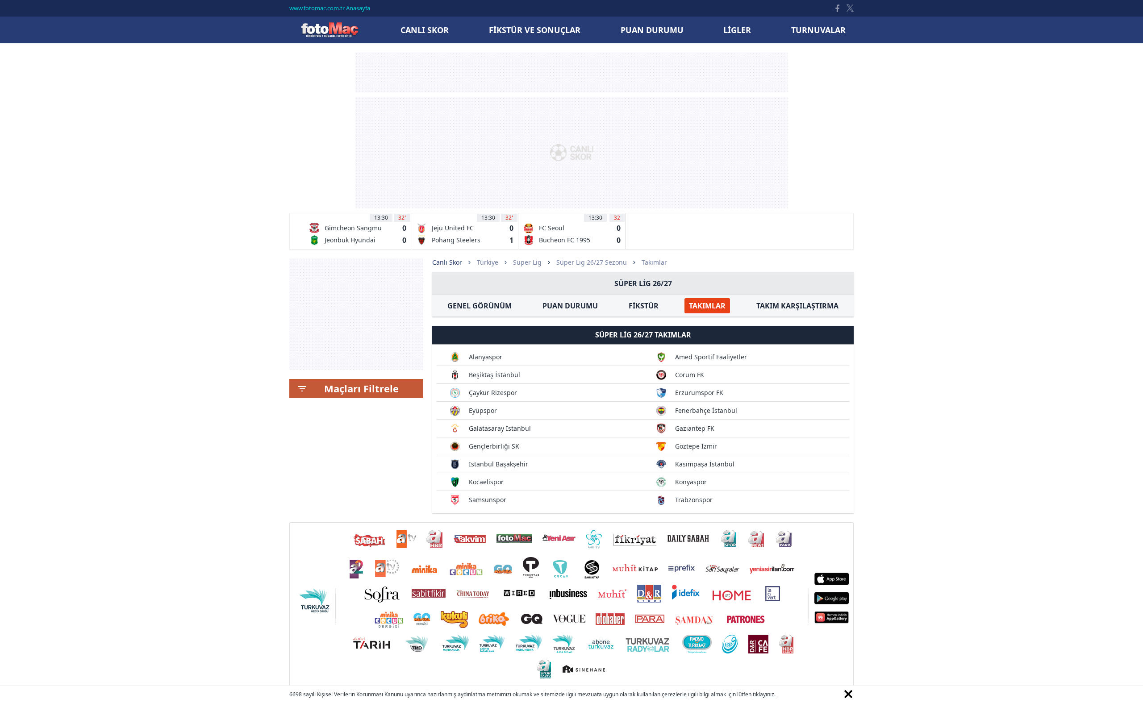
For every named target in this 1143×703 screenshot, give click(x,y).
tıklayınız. (764, 694)
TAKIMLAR (707, 306)
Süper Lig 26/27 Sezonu (591, 262)
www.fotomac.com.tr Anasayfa (329, 8)
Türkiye (487, 262)
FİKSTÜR (644, 306)
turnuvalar (818, 30)
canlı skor (424, 30)
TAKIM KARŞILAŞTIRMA (797, 306)
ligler (737, 30)
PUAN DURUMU (570, 306)
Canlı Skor (329, 29)
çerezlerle (674, 694)
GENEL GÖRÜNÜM (479, 306)
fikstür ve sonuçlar (534, 30)
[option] (357, 231)
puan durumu (652, 30)
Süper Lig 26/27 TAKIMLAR (643, 335)
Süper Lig (527, 262)
